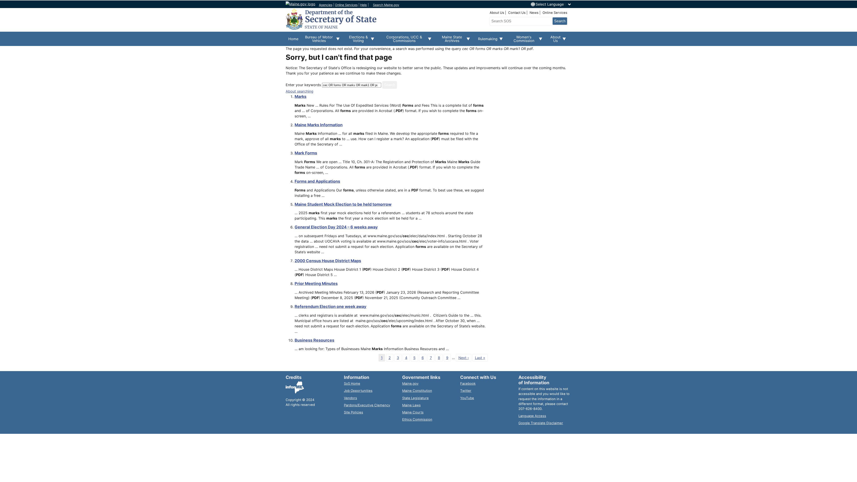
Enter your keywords (303, 85)
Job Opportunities (358, 391)
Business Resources (314, 340)
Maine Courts (413, 412)
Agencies (325, 5)
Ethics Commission (417, 420)
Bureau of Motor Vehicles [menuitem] (317, 40)
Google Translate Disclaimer (540, 423)
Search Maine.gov (386, 5)
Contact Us (517, 13)
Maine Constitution (417, 391)
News (534, 13)
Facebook (468, 384)
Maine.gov (410, 384)
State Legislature (415, 398)
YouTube (467, 398)
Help (363, 5)
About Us (497, 13)
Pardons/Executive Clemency (367, 405)
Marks (300, 96)
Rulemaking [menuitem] (486, 41)
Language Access (532, 416)
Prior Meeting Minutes (316, 283)
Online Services (346, 5)
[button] (553, 4)
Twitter (465, 391)
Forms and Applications (317, 181)
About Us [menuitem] (554, 40)
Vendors (350, 398)
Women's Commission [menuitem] (521, 40)
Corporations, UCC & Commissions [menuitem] (401, 40)
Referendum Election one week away (330, 306)
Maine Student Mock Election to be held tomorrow (343, 204)
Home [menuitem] (293, 39)
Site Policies (353, 412)
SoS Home (352, 384)
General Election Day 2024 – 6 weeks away (336, 227)
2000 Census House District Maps (328, 260)
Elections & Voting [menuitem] (356, 40)
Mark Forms (306, 153)
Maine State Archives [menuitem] (449, 40)
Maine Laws (411, 405)
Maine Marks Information (319, 125)
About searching (299, 91)
